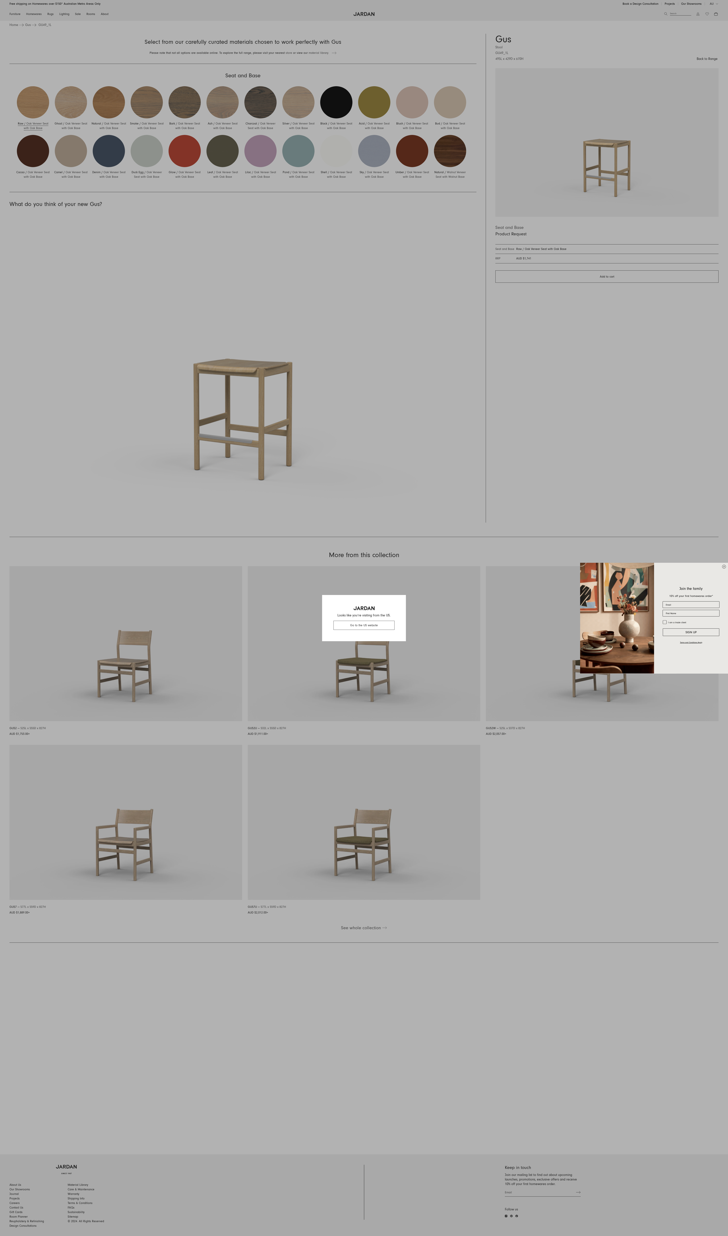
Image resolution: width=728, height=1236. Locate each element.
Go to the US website (364, 625)
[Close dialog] (724, 566)
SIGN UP (691, 632)
